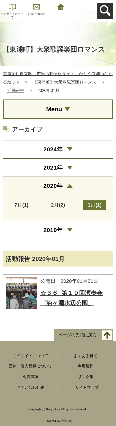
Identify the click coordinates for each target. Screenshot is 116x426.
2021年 (53, 167)
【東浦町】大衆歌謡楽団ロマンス (64, 82)
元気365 (66, 420)
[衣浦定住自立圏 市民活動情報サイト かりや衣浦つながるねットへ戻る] (60, 6)
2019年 (53, 230)
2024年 (53, 149)
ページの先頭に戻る (78, 334)
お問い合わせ (36, 13)
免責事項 (30, 376)
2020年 (53, 185)
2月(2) (58, 205)
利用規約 (85, 366)
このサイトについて (12, 15)
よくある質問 (85, 355)
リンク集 (85, 376)
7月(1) (21, 205)
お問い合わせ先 (30, 387)
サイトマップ (87, 387)
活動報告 (15, 90)
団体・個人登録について (30, 366)
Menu (54, 109)
